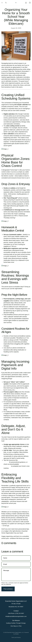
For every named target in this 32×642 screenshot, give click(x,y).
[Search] (6, 3)
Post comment (8, 589)
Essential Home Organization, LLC (15, 632)
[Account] (26, 3)
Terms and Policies (16, 637)
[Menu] (2, 3)
